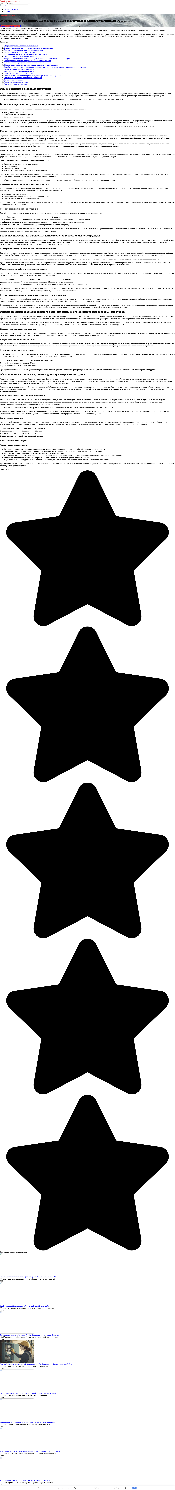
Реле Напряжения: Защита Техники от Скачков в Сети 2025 (25, 1480)
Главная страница (7, 15)
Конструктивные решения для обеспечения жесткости (27, 61)
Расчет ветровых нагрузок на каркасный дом (23, 50)
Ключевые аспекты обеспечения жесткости (23, 78)
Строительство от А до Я (10, 26)
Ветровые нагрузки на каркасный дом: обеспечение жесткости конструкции (37, 58)
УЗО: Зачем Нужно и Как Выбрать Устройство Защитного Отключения (30, 1451)
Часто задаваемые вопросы (16, 82)
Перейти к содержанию (10, 1)
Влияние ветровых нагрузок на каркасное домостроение (28, 48)
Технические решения (13, 80)
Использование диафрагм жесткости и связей (24, 63)
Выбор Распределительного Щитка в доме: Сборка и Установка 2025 (28, 1277)
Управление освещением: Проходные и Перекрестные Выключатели (29, 1422)
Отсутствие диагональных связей (18, 73)
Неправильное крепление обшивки (19, 71)
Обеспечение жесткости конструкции (20, 56)
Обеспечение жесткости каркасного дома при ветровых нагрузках (32, 75)
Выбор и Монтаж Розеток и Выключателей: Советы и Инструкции (28, 1393)
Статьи (7, 11)
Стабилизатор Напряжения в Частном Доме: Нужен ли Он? (25, 1306)
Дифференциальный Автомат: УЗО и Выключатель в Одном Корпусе (29, 1335)
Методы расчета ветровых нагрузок (19, 52)
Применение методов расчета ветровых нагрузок (25, 54)
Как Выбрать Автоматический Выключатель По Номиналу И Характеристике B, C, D (36, 1364)
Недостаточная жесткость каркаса (19, 69)
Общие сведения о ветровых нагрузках (21, 46)
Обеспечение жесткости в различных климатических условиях (31, 65)
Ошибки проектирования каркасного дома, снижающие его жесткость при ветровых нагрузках (45, 67)
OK (135, 1487)
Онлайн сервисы (11, 9)
